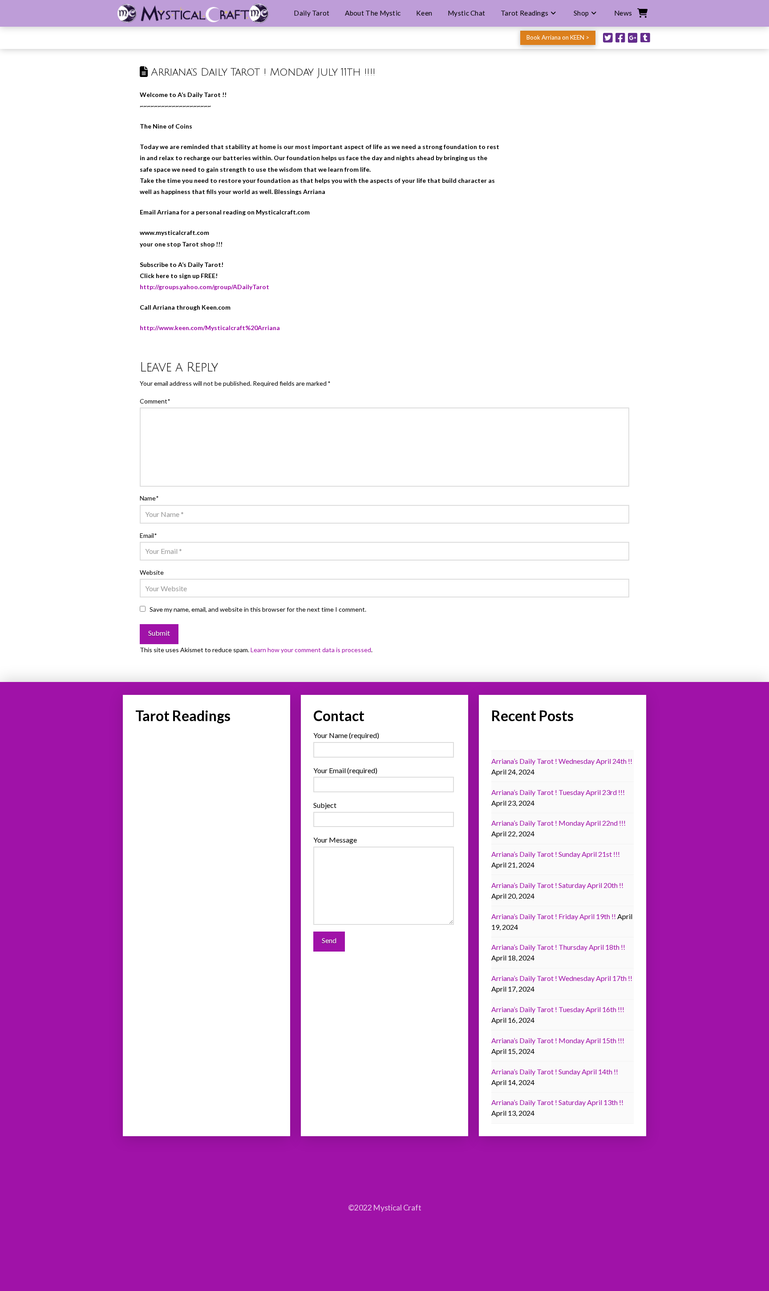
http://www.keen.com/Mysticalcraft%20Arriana (210, 327)
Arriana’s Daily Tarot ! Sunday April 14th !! (554, 1071)
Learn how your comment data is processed (311, 650)
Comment (155, 401)
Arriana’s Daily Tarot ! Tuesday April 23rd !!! (558, 792)
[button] (642, 13)
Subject (324, 805)
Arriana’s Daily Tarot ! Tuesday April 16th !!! (557, 1009)
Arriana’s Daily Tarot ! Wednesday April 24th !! (561, 761)
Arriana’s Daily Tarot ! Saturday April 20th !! (557, 885)
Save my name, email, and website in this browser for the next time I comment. (258, 609)
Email (148, 535)
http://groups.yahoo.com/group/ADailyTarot (204, 286)
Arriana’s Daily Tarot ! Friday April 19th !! (553, 916)
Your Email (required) (345, 770)
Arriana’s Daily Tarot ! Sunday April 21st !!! (555, 854)
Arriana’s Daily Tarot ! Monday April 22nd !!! (558, 823)
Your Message (335, 839)
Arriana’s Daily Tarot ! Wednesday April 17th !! (561, 978)
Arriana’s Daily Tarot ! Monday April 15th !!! (557, 1040)
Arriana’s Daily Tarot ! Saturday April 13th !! (557, 1102)
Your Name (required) (346, 735)
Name (149, 498)
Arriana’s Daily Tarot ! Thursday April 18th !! (558, 947)
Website (152, 572)
